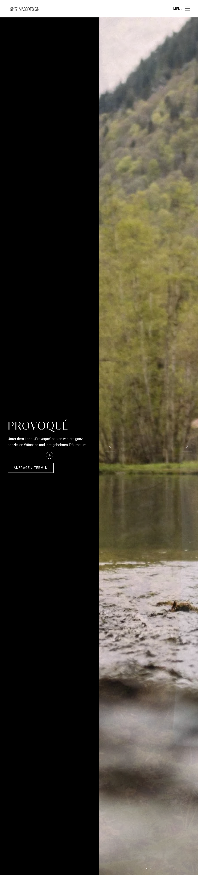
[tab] (146, 868)
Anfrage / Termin (31, 468)
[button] (181, 8)
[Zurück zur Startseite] (25, 8)
